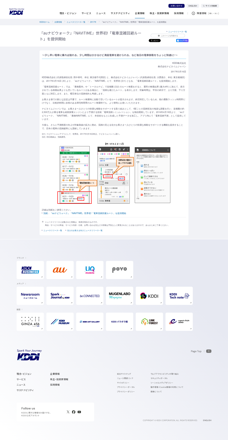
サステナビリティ (25, 390)
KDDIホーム (45, 22)
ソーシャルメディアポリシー (162, 382)
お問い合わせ (176, 6)
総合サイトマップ (124, 374)
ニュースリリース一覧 (76, 22)
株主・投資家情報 (59, 379)
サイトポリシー (123, 382)
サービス (21, 379)
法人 (216, 13)
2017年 (93, 22)
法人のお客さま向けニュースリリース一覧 (85, 230)
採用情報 (55, 384)
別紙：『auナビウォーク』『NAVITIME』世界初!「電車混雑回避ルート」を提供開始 (84, 213)
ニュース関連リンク (125, 378)
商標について (156, 391)
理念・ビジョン (24, 374)
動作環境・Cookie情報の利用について (167, 387)
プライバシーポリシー (126, 391)
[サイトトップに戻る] (17, 11)
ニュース (21, 384)
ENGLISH (194, 5)
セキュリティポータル (159, 378)
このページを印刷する (169, 35)
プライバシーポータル (126, 387)
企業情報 (58, 22)
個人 (211, 13)
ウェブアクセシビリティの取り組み (165, 374)
